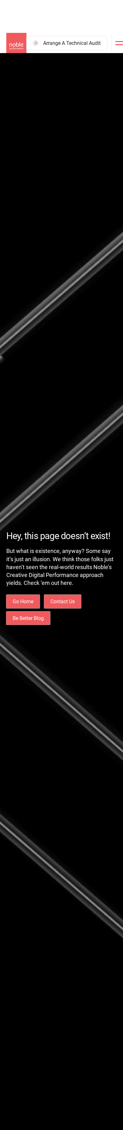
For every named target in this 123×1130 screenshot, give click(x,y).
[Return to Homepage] (16, 43)
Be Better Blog (28, 618)
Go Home (23, 601)
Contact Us (62, 601)
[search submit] (88, 67)
